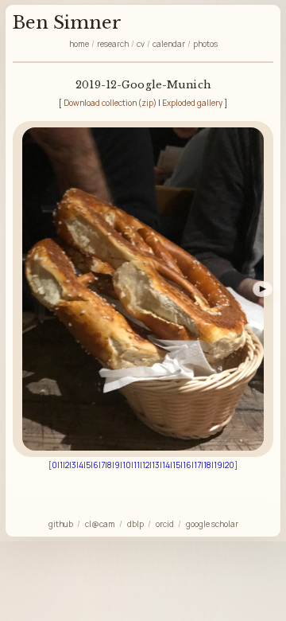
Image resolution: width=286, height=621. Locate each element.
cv (141, 43)
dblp (135, 523)
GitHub (60, 523)
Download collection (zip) (110, 102)
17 (197, 465)
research (113, 43)
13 (156, 465)
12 (145, 465)
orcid (165, 523)
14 (166, 465)
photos (205, 43)
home (79, 43)
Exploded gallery (192, 102)
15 (176, 465)
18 (207, 465)
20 (229, 465)
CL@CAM (100, 523)
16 (187, 465)
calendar (169, 43)
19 (218, 465)
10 (126, 465)
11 (136, 465)
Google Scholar (212, 523)
